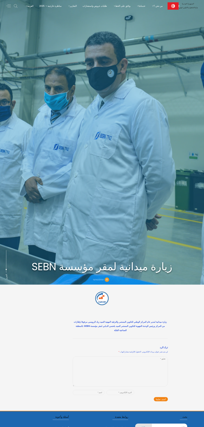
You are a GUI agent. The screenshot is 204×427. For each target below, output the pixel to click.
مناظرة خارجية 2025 (50, 5)
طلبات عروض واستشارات (95, 5)
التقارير (73, 5)
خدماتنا (142, 5)
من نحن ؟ (158, 5)
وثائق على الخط (122, 5)
